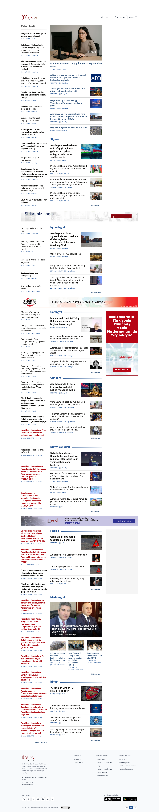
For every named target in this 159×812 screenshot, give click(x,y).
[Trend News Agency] (28, 758)
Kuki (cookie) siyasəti (126, 769)
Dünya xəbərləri (60, 447)
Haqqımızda (100, 759)
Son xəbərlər (78, 759)
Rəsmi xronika (79, 762)
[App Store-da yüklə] (112, 799)
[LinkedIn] (48, 799)
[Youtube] (38, 799)
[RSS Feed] (52, 799)
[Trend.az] (29, 17)
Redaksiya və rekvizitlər (104, 762)
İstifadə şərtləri (124, 759)
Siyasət (55, 139)
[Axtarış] (102, 17)
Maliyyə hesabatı (102, 775)
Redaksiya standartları (104, 769)
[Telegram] (43, 799)
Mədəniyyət (57, 597)
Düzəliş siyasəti (101, 772)
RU (135, 807)
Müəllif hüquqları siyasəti (127, 766)
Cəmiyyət (56, 312)
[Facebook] (29, 799)
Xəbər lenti (28, 26)
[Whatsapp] (24, 799)
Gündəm (55, 377)
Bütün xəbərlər (96, 205)
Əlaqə (98, 766)
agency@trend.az (27, 784)
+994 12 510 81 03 (27, 782)
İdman (54, 681)
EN (127, 807)
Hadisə (54, 530)
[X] (33, 799)
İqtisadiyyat (57, 227)
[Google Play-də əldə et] (130, 799)
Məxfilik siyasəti (124, 762)
